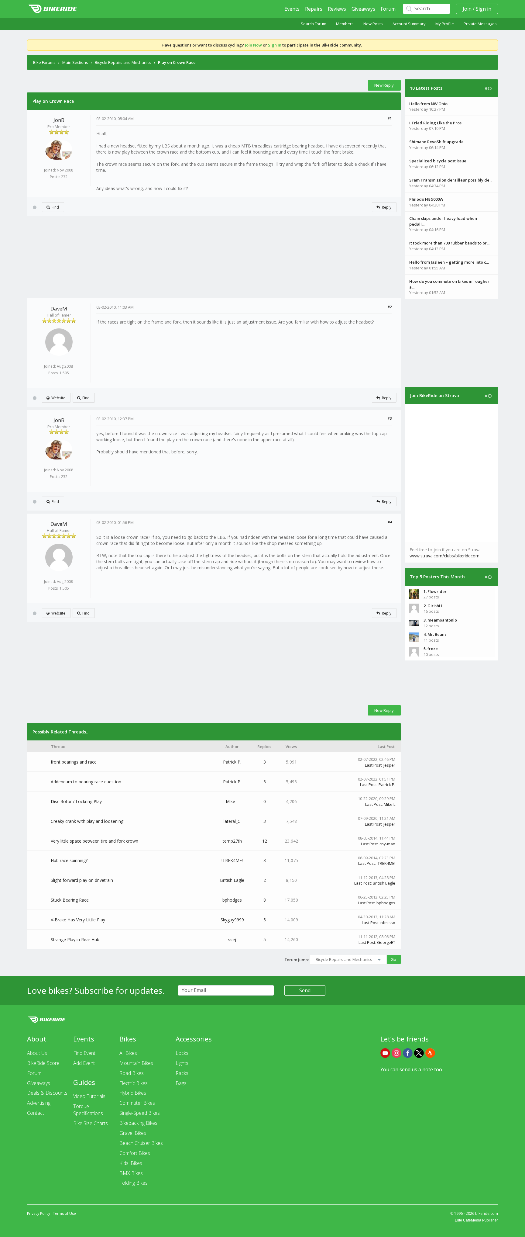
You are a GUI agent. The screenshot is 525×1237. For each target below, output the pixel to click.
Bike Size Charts (90, 1123)
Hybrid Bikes (132, 1093)
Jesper (389, 765)
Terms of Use (64, 1213)
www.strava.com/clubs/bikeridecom (444, 556)
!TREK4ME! (232, 860)
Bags (181, 1083)
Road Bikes (131, 1073)
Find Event (84, 1053)
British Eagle (232, 880)
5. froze (431, 648)
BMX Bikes (131, 1173)
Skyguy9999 (232, 920)
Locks (182, 1053)
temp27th (232, 841)
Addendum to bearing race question (86, 782)
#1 (390, 118)
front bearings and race (74, 762)
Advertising (38, 1103)
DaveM (58, 308)
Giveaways (363, 8)
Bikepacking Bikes (138, 1123)
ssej (232, 939)
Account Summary (409, 23)
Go (393, 959)
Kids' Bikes (130, 1163)
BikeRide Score (43, 1063)
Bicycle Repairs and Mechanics (123, 62)
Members (345, 23)
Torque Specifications (88, 1110)
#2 (390, 306)
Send (305, 990)
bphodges (232, 900)
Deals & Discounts (47, 1093)
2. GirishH (433, 605)
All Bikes (128, 1053)
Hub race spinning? (69, 860)
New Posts (373, 23)
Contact (35, 1113)
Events (292, 8)
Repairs (313, 8)
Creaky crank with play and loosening (87, 821)
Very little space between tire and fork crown (94, 841)
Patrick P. (232, 762)
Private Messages (480, 23)
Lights (182, 1063)
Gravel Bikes (132, 1133)
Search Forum (313, 23)
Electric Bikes (133, 1083)
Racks (182, 1073)
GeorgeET (386, 942)
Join (467, 8)
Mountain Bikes (136, 1063)
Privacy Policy (38, 1213)
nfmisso (387, 922)
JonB (58, 119)
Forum (388, 8)
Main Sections (75, 62)
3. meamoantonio (440, 620)
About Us (37, 1053)
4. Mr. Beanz (435, 634)
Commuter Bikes (137, 1103)
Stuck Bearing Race (70, 900)
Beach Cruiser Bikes (141, 1143)
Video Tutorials (89, 1096)
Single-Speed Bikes (139, 1113)
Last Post (373, 765)
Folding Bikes (133, 1183)
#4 (390, 522)
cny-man (387, 844)
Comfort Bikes (134, 1153)
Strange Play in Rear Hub (75, 939)
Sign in (483, 8)
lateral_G (232, 821)
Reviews (337, 8)
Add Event (84, 1063)
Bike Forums (44, 62)
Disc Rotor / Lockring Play (76, 801)
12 (264, 841)
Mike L (232, 801)
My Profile (444, 23)
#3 (390, 418)
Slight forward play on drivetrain (82, 880)
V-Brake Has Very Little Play (78, 920)
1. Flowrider (435, 591)
